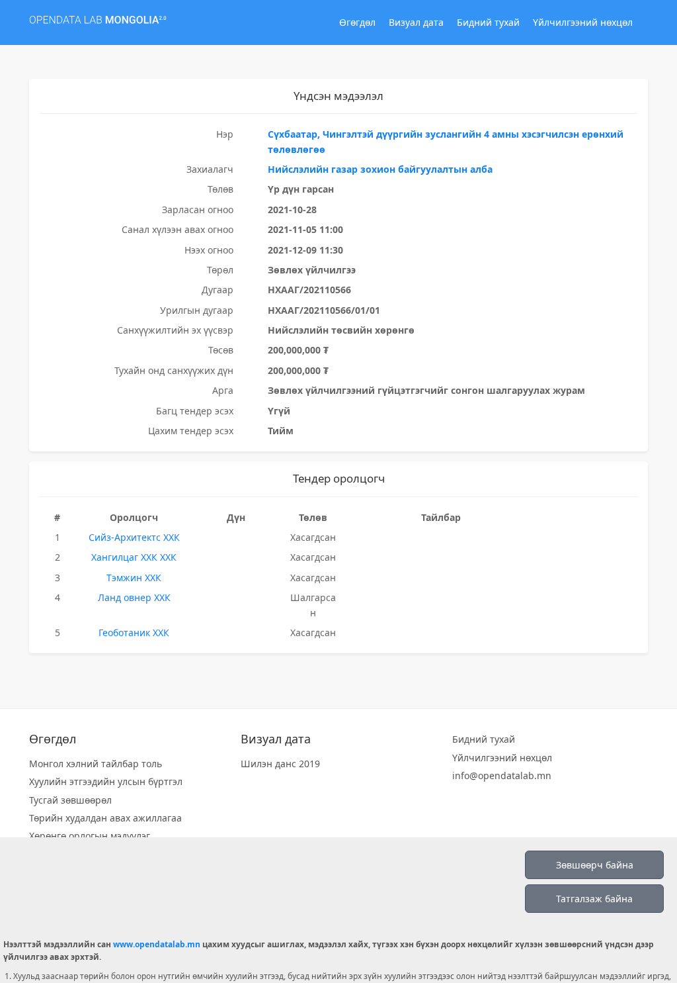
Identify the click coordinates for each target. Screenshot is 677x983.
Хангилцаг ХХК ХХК (134, 557)
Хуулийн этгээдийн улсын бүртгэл (105, 781)
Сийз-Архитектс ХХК (134, 537)
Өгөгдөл (357, 22)
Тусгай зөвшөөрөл (70, 800)
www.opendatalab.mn (156, 944)
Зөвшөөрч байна (594, 865)
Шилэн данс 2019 (280, 763)
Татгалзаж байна (594, 898)
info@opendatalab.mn (501, 775)
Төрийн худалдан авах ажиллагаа (105, 818)
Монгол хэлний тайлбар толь (95, 763)
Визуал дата (416, 22)
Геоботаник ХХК (134, 632)
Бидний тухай (488, 22)
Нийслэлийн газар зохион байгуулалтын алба (380, 169)
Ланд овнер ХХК (134, 597)
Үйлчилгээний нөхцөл (583, 22)
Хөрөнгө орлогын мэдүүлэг (89, 835)
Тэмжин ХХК (133, 577)
